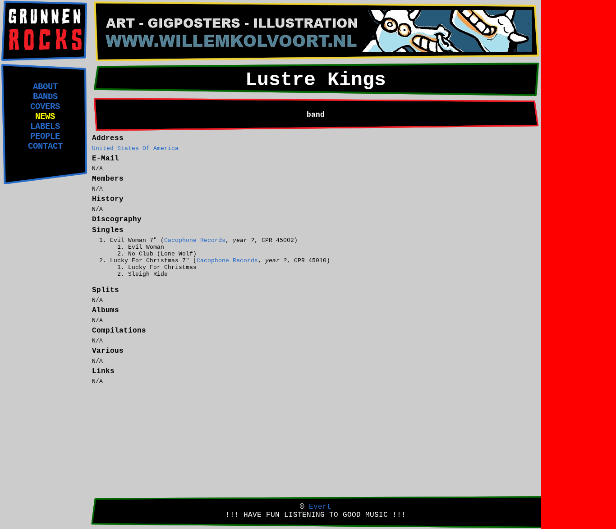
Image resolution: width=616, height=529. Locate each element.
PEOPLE (45, 136)
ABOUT (45, 87)
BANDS (45, 97)
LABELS (45, 127)
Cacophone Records (194, 240)
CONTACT (45, 146)
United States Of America (135, 148)
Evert (320, 507)
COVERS (45, 107)
